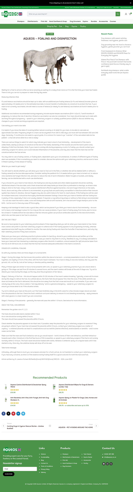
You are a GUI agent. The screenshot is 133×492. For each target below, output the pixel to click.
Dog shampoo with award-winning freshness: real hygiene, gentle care (114, 39)
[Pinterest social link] (13, 414)
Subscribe (8, 474)
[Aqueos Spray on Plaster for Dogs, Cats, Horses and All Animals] (54, 402)
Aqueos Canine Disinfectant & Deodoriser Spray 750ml (28, 386)
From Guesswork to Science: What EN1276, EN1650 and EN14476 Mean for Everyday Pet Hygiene (115, 53)
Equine (74, 26)
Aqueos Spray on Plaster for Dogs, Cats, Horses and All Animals (78, 399)
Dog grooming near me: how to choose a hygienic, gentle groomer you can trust (116, 46)
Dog (67, 26)
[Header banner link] (66, 3)
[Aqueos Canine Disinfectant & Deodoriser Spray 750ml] (6, 389)
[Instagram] (107, 463)
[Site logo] (12, 14)
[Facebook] (103, 463)
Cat (60, 26)
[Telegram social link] (23, 414)
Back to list (50, 426)
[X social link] (8, 414)
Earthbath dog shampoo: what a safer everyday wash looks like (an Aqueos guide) (115, 72)
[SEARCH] (118, 14)
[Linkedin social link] (18, 414)
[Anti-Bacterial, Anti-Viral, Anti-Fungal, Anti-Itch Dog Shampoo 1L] (6, 402)
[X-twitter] (111, 463)
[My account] (126, 14)
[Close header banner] (130, 3)
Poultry (83, 26)
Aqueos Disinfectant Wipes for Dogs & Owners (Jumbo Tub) (76, 386)
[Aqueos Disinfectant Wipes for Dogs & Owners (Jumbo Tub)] (54, 389)
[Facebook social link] (4, 414)
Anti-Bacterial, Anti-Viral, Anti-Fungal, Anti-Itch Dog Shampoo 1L (29, 399)
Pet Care (50, 34)
